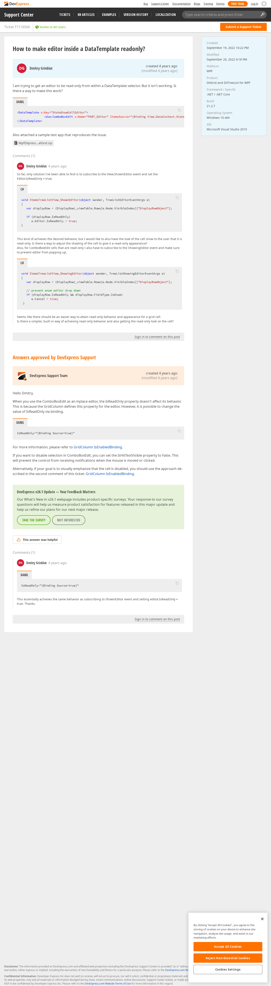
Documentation (181, 4)
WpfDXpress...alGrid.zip (35, 143)
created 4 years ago (161, 66)
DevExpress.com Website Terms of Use (108, 983)
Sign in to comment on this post (157, 337)
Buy (146, 4)
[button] (179, 110)
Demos (220, 4)
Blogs (197, 4)
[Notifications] (264, 4)
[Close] (262, 919)
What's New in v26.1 (40, 499)
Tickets (64, 14)
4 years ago (57, 166)
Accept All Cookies (228, 947)
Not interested (68, 520)
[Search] (262, 14)
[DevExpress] (17, 4)
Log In (254, 4)
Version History (136, 14)
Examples (109, 14)
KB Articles (86, 14)
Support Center (160, 4)
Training (208, 4)
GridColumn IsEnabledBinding (98, 447)
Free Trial (237, 4)
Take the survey (34, 520)
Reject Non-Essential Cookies (228, 958)
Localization (166, 14)
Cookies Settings (228, 969)
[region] (228, 948)
